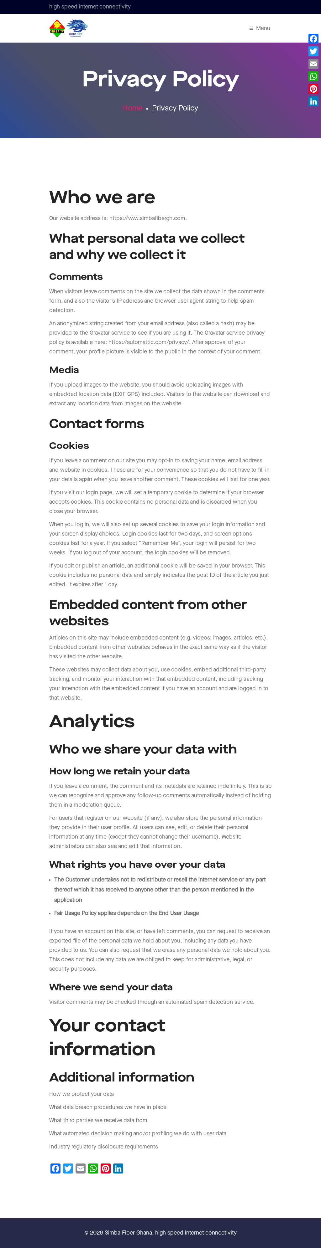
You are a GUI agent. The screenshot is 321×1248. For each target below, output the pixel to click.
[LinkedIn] (313, 101)
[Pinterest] (313, 89)
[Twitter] (313, 51)
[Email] (313, 64)
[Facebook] (313, 39)
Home (133, 108)
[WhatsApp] (313, 76)
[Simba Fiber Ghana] (68, 28)
